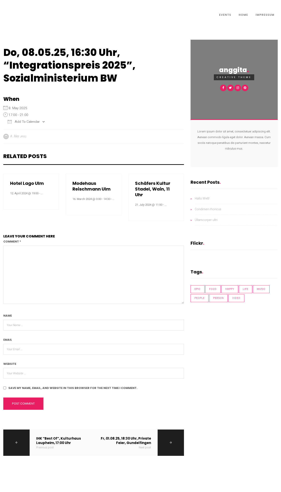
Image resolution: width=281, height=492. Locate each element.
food (213, 289)
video (236, 298)
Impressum (265, 15)
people (200, 298)
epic (198, 289)
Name (7, 316)
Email (7, 340)
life (245, 289)
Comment (12, 241)
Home (243, 15)
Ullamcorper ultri (206, 220)
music (261, 289)
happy (229, 289)
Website (9, 364)
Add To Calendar (27, 121)
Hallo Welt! (202, 198)
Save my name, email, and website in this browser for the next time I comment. (72, 388)
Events (225, 15)
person (218, 298)
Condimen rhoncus (208, 209)
